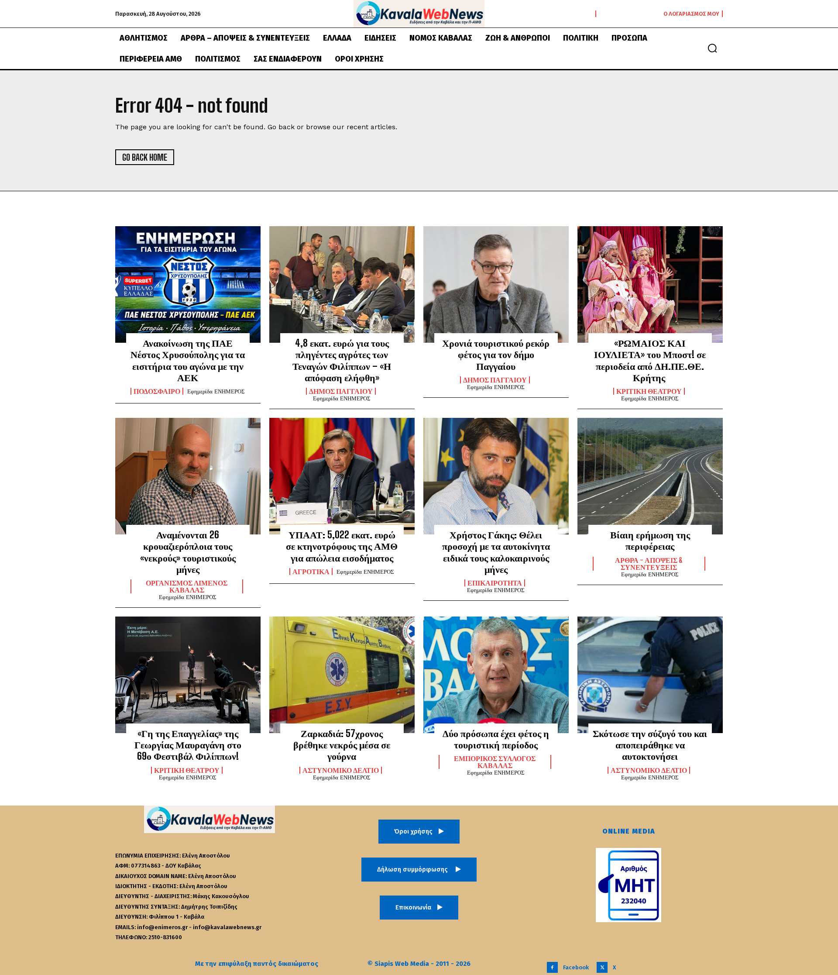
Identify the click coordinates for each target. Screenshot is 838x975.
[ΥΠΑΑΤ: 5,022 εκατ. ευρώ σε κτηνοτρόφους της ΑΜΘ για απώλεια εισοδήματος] (342, 476)
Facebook (576, 967)
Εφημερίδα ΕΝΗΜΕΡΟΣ (216, 391)
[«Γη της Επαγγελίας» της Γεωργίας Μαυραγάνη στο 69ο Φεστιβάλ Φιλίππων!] (188, 675)
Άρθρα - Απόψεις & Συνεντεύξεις (649, 564)
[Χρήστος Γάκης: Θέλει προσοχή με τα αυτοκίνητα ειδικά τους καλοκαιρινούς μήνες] (496, 476)
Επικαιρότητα (494, 582)
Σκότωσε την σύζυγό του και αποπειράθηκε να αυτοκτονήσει (650, 744)
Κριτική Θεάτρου (649, 391)
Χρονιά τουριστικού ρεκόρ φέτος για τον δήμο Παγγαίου (496, 354)
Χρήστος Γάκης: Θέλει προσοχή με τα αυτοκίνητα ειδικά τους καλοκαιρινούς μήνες (496, 552)
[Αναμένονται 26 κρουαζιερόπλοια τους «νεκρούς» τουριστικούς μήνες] (188, 476)
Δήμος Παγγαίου (341, 391)
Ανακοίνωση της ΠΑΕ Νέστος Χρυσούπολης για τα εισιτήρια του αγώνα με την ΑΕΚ (188, 360)
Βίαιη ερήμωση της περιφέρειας (650, 540)
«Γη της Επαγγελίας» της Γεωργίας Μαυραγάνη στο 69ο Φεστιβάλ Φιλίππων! (187, 744)
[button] (712, 48)
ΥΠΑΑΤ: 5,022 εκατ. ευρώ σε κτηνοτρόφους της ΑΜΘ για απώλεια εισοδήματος (342, 546)
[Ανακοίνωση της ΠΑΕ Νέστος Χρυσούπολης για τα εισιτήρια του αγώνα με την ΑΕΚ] (188, 284)
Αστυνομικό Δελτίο (340, 770)
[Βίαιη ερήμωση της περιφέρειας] (650, 476)
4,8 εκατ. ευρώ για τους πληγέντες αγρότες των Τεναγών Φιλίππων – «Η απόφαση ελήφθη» (341, 360)
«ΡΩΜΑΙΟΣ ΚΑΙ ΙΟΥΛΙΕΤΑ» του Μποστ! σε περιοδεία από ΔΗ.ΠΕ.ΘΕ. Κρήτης (650, 360)
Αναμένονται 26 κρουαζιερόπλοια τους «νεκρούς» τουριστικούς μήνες (188, 552)
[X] (602, 967)
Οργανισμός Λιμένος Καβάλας (186, 586)
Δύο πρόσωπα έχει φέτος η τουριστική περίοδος (496, 739)
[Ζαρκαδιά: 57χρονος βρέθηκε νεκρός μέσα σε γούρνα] (342, 675)
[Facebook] (552, 967)
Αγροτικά (311, 571)
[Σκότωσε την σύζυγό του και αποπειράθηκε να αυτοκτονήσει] (650, 675)
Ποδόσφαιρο (157, 391)
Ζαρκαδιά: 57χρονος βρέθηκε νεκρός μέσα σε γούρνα (341, 744)
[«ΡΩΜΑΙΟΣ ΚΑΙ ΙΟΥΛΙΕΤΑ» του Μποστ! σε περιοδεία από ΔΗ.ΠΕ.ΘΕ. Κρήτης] (650, 284)
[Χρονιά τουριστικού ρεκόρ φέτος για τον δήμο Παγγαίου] (496, 284)
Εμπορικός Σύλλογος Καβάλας (495, 762)
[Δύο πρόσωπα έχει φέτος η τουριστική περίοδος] (496, 675)
